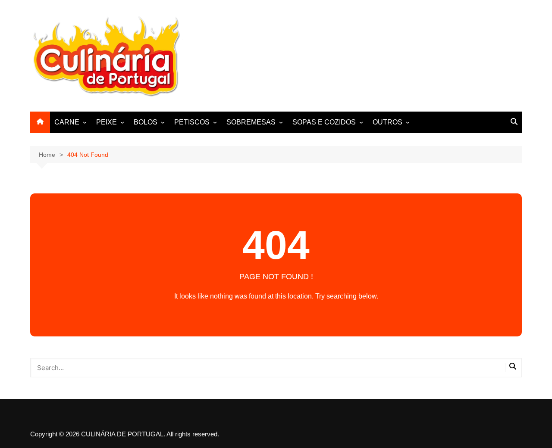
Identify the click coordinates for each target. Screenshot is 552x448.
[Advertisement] (365, 54)
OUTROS (387, 122)
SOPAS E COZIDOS (324, 122)
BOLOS (145, 122)
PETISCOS (192, 122)
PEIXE (106, 122)
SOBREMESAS (251, 122)
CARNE (66, 122)
